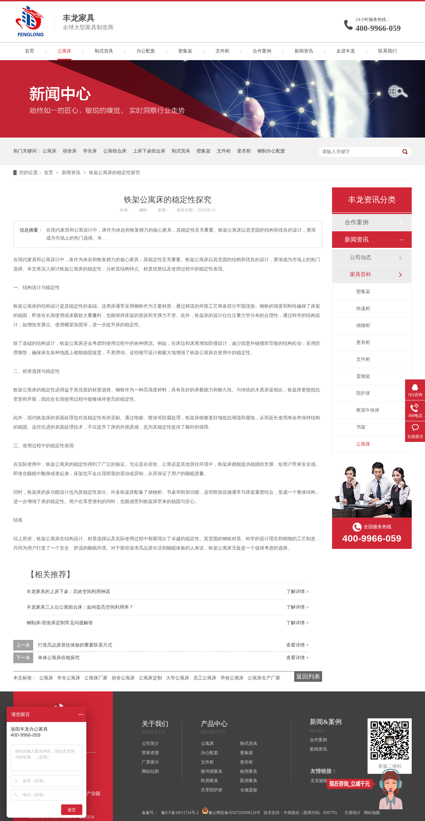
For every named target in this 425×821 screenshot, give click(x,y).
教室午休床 (368, 410)
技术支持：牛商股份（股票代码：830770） (301, 812)
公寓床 (64, 51)
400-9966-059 (378, 28)
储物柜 (363, 325)
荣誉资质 (150, 752)
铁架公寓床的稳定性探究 (114, 172)
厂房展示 (150, 762)
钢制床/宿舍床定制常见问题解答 (60, 622)
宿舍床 (70, 151)
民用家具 (209, 780)
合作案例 (262, 51)
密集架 (185, 51)
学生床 (90, 151)
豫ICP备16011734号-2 (180, 812)
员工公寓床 (204, 677)
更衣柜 (244, 151)
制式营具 (104, 51)
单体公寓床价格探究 (59, 657)
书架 (361, 427)
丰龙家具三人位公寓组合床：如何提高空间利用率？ (80, 607)
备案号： (150, 812)
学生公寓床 (68, 677)
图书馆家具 (211, 771)
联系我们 (387, 51)
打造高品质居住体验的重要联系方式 (75, 645)
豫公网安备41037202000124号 (234, 812)
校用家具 (248, 771)
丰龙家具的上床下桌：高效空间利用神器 (68, 591)
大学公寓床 (177, 677)
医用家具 (248, 780)
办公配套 (145, 51)
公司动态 (360, 257)
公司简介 (150, 743)
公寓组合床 (115, 151)
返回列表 (308, 676)
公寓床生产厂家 (264, 677)
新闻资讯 (304, 51)
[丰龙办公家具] (30, 34)
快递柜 (363, 308)
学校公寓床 (232, 677)
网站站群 (150, 771)
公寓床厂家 (96, 677)
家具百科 (360, 274)
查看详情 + (297, 645)
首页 (29, 51)
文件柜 (222, 51)
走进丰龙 (345, 51)
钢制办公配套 (271, 151)
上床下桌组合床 (149, 151)
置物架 (363, 376)
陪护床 (363, 393)
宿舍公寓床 (123, 677)
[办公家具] (212, 136)
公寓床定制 (150, 677)
